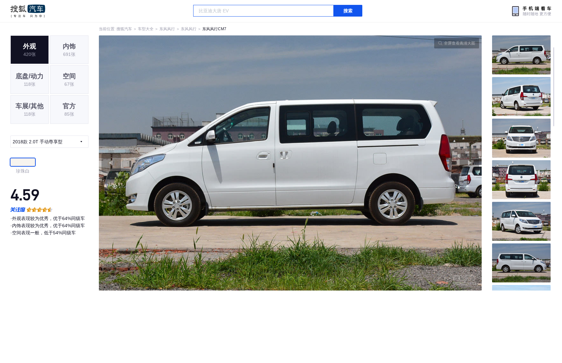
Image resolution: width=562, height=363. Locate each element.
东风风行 (167, 29)
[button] (194, 163)
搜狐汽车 (27, 11)
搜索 (348, 10)
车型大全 (146, 29)
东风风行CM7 (214, 29)
